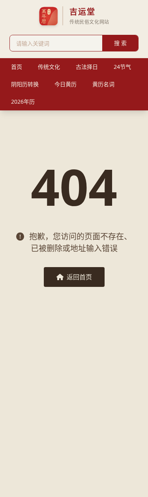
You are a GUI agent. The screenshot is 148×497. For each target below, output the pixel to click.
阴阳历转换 (25, 84)
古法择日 (87, 66)
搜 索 (120, 43)
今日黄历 (65, 84)
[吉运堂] (48, 15)
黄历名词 (103, 84)
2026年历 (23, 101)
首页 (16, 66)
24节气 (122, 66)
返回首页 (79, 277)
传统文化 (49, 66)
